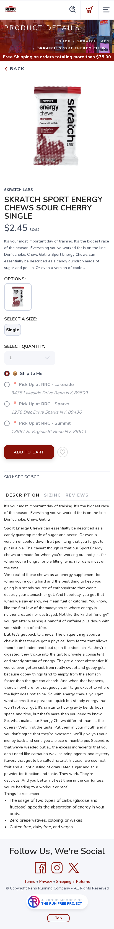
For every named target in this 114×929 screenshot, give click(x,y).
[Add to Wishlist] (62, 452)
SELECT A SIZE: (20, 319)
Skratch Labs (93, 41)
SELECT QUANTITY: (24, 346)
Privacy (45, 881)
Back (16, 69)
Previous (12, 125)
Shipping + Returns (73, 881)
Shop (65, 41)
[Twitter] (73, 868)
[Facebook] (40, 868)
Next (101, 125)
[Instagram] (57, 868)
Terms (29, 881)
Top (58, 918)
